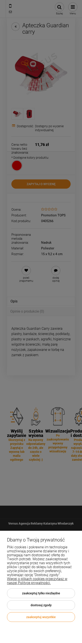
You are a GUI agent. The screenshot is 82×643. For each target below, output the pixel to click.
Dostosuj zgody (41, 605)
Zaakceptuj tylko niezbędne (41, 593)
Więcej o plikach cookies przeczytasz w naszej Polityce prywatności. (37, 581)
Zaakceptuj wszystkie (41, 617)
